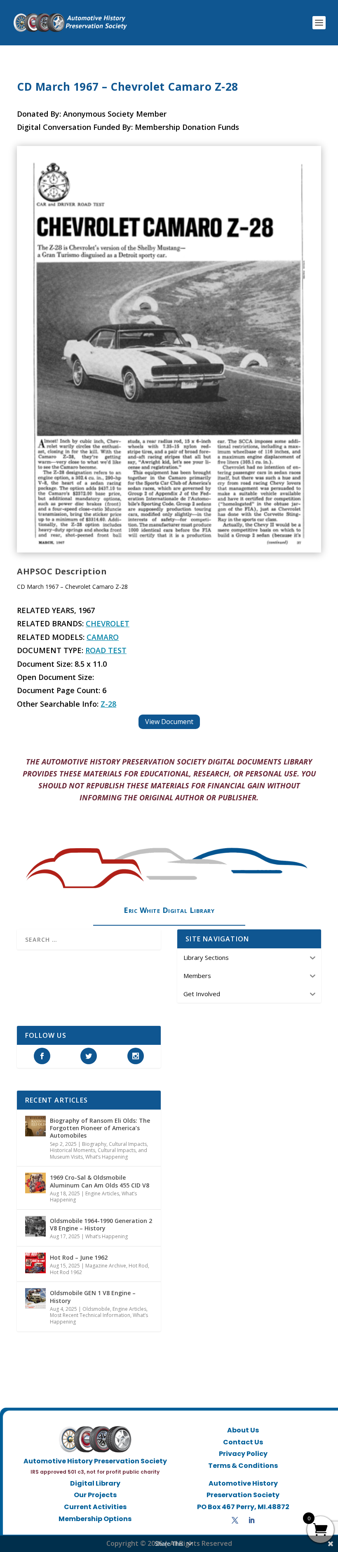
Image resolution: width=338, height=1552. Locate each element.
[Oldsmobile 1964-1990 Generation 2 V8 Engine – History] (35, 1226)
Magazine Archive (105, 1265)
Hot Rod (138, 1265)
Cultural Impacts (128, 1144)
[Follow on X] (235, 1520)
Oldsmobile (96, 1308)
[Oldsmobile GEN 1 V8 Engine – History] (35, 1298)
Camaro (103, 637)
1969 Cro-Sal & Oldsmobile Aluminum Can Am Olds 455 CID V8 (99, 1181)
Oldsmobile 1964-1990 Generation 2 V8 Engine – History (101, 1224)
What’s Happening (106, 1156)
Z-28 (108, 704)
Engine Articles (102, 1193)
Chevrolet (107, 623)
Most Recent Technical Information (90, 1315)
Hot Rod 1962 (66, 1272)
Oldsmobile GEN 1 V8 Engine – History (93, 1296)
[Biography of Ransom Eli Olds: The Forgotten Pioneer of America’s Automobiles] (35, 1126)
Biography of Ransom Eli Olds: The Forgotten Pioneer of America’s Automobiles (100, 1128)
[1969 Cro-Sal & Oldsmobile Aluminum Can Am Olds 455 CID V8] (35, 1183)
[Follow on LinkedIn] (251, 1520)
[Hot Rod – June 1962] (35, 1263)
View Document (169, 721)
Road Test (106, 650)
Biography (94, 1144)
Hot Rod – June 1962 (79, 1257)
